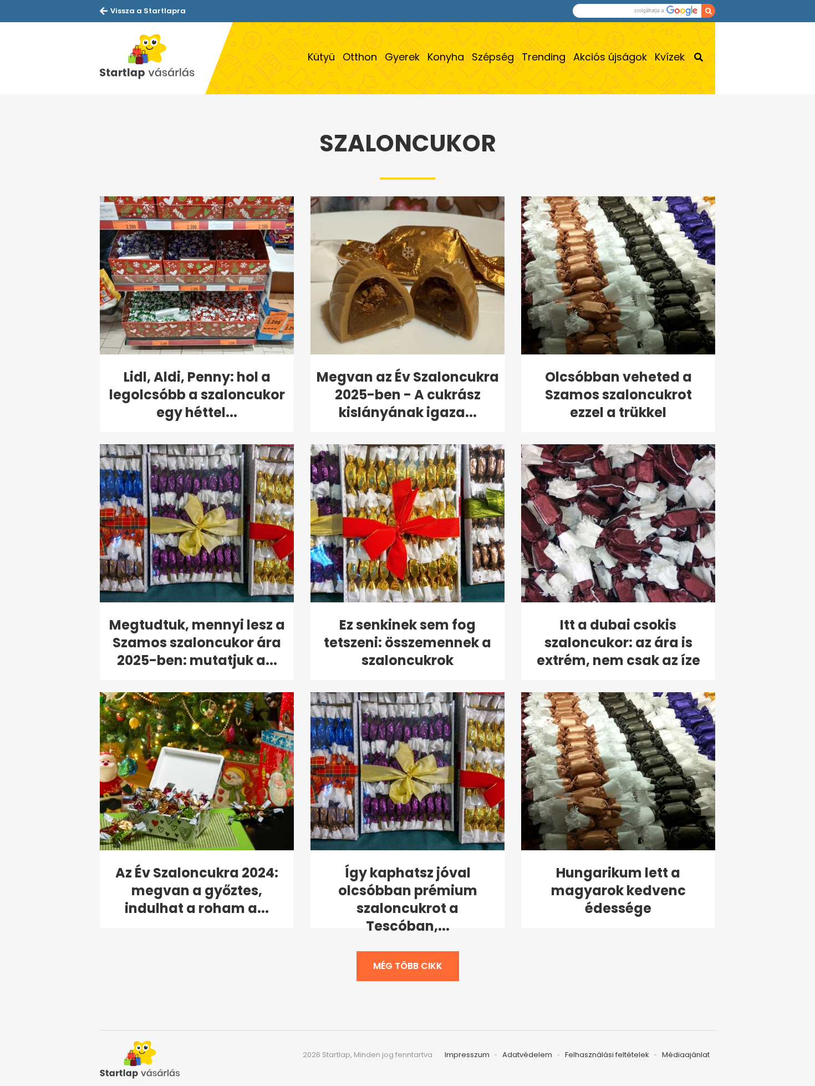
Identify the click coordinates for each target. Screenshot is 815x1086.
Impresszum (467, 1054)
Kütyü (321, 57)
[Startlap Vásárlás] (152, 58)
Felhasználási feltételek (607, 1054)
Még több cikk (407, 966)
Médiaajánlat (686, 1054)
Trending (544, 57)
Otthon (360, 57)
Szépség (493, 57)
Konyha (445, 57)
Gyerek (402, 57)
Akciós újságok (610, 57)
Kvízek (670, 57)
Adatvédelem (527, 1054)
